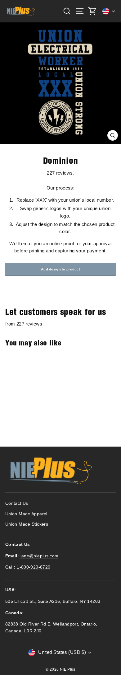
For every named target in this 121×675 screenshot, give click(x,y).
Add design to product (60, 269)
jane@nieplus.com (39, 556)
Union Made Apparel (26, 514)
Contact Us (16, 503)
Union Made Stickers (26, 524)
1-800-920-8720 (33, 567)
